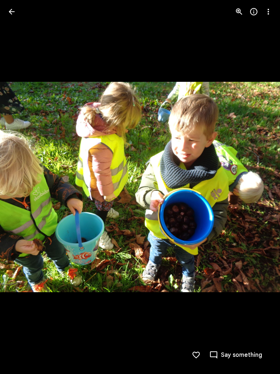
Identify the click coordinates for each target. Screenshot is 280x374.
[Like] (196, 355)
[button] (20, 187)
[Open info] (253, 11)
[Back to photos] (11, 11)
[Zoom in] (239, 11)
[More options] (268, 11)
